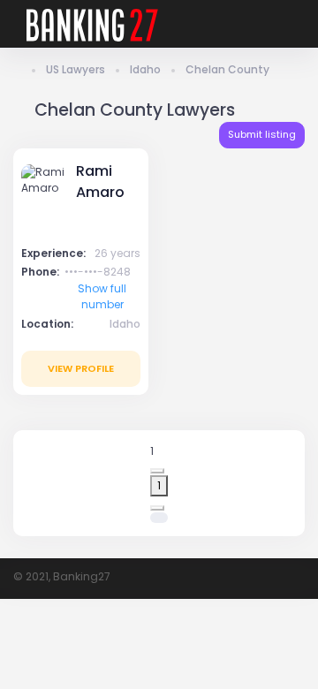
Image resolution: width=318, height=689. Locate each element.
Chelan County (227, 69)
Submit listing (262, 134)
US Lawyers (75, 69)
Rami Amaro (100, 181)
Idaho (145, 69)
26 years (117, 253)
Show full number (102, 296)
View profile (81, 368)
